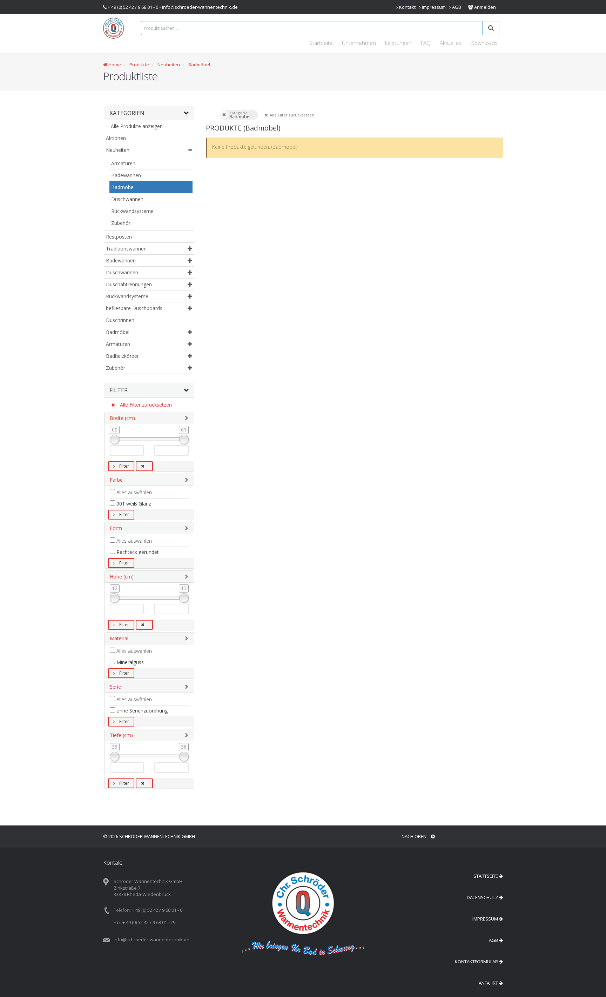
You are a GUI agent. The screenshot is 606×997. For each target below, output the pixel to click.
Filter (123, 466)
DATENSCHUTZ (483, 897)
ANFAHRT (489, 983)
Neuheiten (168, 64)
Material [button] (119, 638)
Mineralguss (129, 662)
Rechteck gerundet (137, 552)
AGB (456, 7)
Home (114, 64)
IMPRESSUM (485, 919)
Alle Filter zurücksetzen (145, 404)
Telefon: (122, 910)
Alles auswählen (133, 492)
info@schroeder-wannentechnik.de (200, 7)
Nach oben (414, 836)
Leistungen (398, 43)
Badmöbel (199, 64)
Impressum (433, 7)
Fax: (117, 922)
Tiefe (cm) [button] (121, 735)
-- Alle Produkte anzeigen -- (137, 126)
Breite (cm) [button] (122, 418)
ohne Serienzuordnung (141, 710)
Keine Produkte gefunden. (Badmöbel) (254, 146)
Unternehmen (359, 43)
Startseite (321, 43)
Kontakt (407, 7)
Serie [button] (115, 686)
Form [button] (116, 528)
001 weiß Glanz (133, 503)
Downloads (484, 43)
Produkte (138, 64)
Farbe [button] (116, 479)
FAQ (426, 43)
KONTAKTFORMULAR (477, 961)
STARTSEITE (486, 876)
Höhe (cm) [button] (122, 576)
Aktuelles (451, 43)
